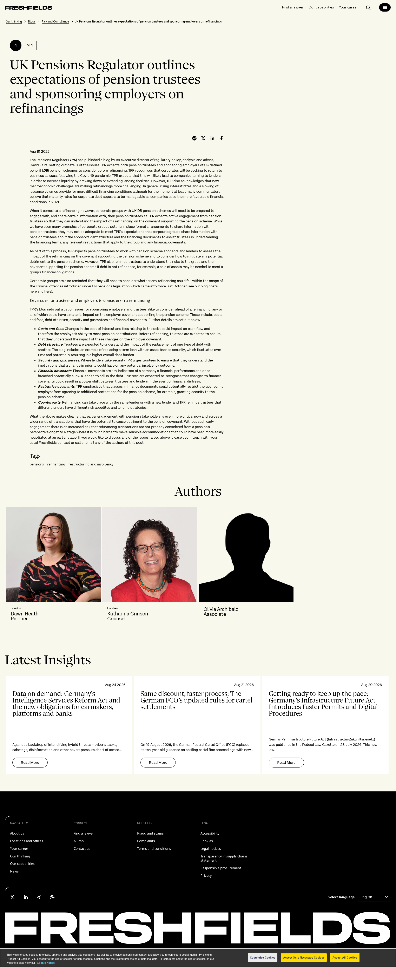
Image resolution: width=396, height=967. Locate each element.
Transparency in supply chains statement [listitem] (224, 858)
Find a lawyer (293, 7)
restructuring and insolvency (90, 464)
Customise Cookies (262, 957)
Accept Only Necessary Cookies (303, 957)
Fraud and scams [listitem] (150, 833)
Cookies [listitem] (206, 841)
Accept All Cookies (344, 957)
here (33, 291)
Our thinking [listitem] (20, 856)
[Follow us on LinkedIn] (25, 897)
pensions (37, 464)
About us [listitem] (17, 833)
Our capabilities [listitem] (22, 863)
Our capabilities (321, 7)
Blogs (31, 21)
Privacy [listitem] (206, 875)
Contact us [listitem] (82, 848)
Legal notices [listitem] (210, 848)
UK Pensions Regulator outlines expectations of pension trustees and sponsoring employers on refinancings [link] (148, 21)
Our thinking (14, 21)
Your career (348, 7)
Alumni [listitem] (79, 841)
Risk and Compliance (55, 21)
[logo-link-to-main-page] (28, 8)
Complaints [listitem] (146, 841)
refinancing (56, 464)
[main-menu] (385, 7)
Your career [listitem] (19, 848)
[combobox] (374, 897)
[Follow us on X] (12, 897)
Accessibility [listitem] (209, 833)
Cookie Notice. (45, 962)
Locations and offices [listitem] (26, 841)
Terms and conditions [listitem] (154, 848)
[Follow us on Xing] (39, 897)
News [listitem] (14, 871)
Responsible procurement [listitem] (220, 868)
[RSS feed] (52, 897)
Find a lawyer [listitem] (84, 833)
